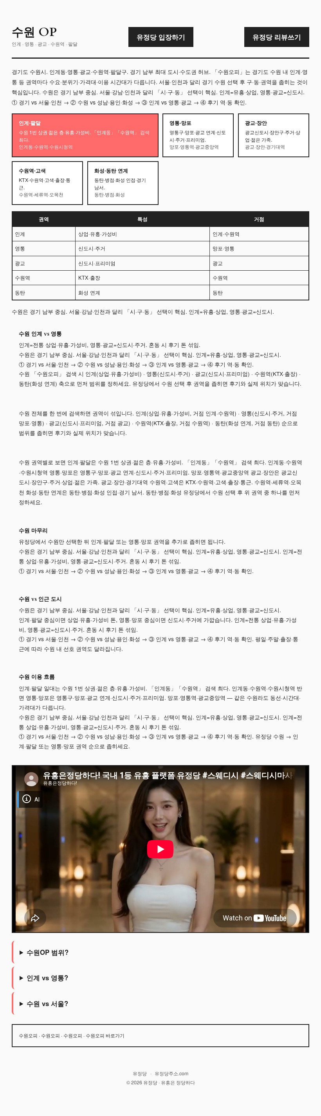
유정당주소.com (171, 1073)
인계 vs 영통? (47, 977)
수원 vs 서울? (47, 1003)
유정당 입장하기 (161, 36)
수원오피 (28, 1035)
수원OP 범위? (48, 952)
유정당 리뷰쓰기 (276, 36)
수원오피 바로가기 (105, 1035)
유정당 (140, 1073)
